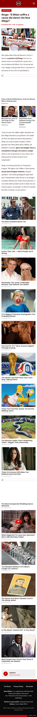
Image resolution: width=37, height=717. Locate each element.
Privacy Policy (18, 686)
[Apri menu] (34, 3)
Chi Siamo (7, 686)
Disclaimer (29, 686)
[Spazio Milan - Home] (18, 3)
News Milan (6, 10)
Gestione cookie (32, 715)
